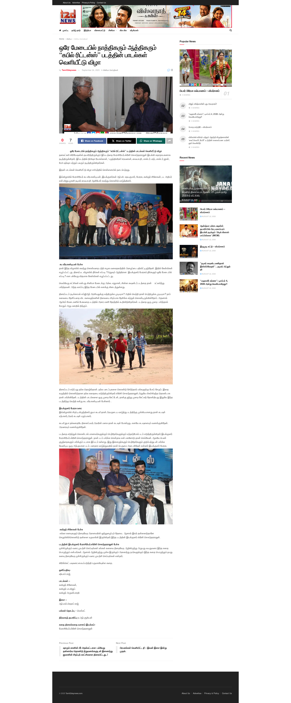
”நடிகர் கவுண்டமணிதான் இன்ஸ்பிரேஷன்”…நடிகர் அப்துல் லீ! (215, 266)
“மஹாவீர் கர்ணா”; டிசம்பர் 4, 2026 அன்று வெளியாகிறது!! (206, 115)
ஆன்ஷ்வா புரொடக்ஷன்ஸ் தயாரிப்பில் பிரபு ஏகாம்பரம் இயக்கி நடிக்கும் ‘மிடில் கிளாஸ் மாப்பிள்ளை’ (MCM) (214, 230)
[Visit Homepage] (68, 16)
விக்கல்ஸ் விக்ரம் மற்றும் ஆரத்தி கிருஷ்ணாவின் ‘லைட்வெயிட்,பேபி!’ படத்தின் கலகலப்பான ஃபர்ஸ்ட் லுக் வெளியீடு (209, 140)
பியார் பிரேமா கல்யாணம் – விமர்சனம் (199, 91)
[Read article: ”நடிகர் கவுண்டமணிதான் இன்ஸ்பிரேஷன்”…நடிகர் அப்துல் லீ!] (189, 268)
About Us (66, 2)
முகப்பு (65, 30)
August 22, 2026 (190, 199)
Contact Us (101, 2)
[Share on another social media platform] (169, 141)
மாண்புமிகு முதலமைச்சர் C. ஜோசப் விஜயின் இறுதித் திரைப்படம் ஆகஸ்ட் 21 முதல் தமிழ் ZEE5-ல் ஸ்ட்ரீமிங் (205, 191)
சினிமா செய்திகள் (81, 38)
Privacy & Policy (88, 2)
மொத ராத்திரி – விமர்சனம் (200, 126)
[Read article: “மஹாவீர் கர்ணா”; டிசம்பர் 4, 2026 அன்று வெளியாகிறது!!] (189, 285)
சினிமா (69, 38)
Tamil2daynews (69, 70)
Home (61, 38)
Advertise (76, 2)
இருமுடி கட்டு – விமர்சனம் (212, 246)
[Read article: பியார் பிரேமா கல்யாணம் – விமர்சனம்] (206, 68)
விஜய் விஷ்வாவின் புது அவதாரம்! (203, 103)
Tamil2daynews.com (74, 693)
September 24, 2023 (91, 70)
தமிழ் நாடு (76, 30)
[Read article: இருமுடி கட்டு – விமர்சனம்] (189, 251)
